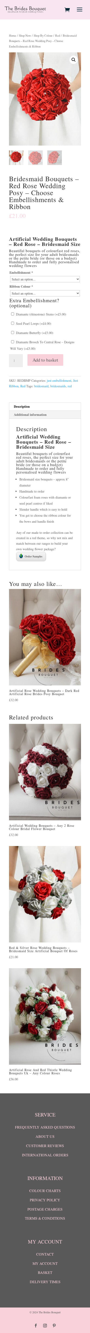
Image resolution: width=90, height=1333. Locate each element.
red (70, 386)
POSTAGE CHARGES (45, 1209)
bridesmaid (41, 386)
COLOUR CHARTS (45, 1190)
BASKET (45, 1272)
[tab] (45, 407)
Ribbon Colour (21, 286)
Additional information (30, 414)
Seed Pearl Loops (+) (33, 323)
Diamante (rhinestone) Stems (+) (40, 314)
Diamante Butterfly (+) (34, 333)
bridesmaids (58, 386)
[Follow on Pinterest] (54, 1325)
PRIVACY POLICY (45, 1199)
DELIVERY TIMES (45, 1281)
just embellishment (59, 380)
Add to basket (45, 360)
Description (22, 406)
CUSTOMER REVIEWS (45, 1145)
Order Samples (33, 556)
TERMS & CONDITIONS (45, 1218)
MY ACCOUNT (45, 1263)
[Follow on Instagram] (45, 1325)
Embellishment (21, 272)
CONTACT (45, 1254)
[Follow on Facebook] (35, 1325)
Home (12, 35)
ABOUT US (45, 1136)
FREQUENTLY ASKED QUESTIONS (45, 1127)
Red (57, 35)
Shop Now (25, 35)
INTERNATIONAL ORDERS (45, 1154)
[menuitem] (68, 9)
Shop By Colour (43, 35)
